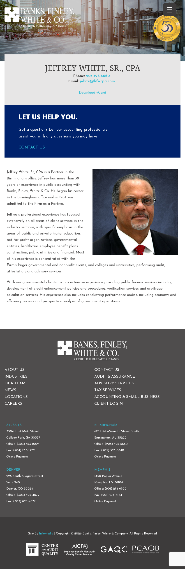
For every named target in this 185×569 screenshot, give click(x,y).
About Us (15, 370)
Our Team (15, 383)
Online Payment (17, 456)
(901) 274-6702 (115, 488)
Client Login (108, 404)
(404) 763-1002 (28, 444)
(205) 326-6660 (116, 444)
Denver (13, 469)
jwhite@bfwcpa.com (97, 81)
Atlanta (14, 425)
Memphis (102, 469)
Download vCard (92, 93)
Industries (16, 377)
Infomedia (46, 533)
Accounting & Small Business (127, 397)
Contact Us (31, 148)
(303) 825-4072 (28, 495)
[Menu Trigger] (169, 9)
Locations (16, 397)
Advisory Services (114, 383)
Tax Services (107, 390)
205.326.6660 (98, 76)
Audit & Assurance (114, 377)
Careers (13, 404)
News (10, 390)
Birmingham (105, 425)
